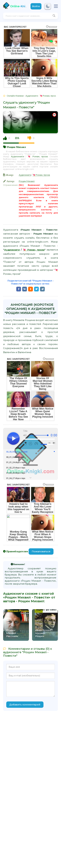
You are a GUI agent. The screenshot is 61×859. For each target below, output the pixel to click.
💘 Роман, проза (38, 156)
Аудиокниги (17, 156)
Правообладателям (17, 551)
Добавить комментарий (24, 704)
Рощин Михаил (16, 147)
